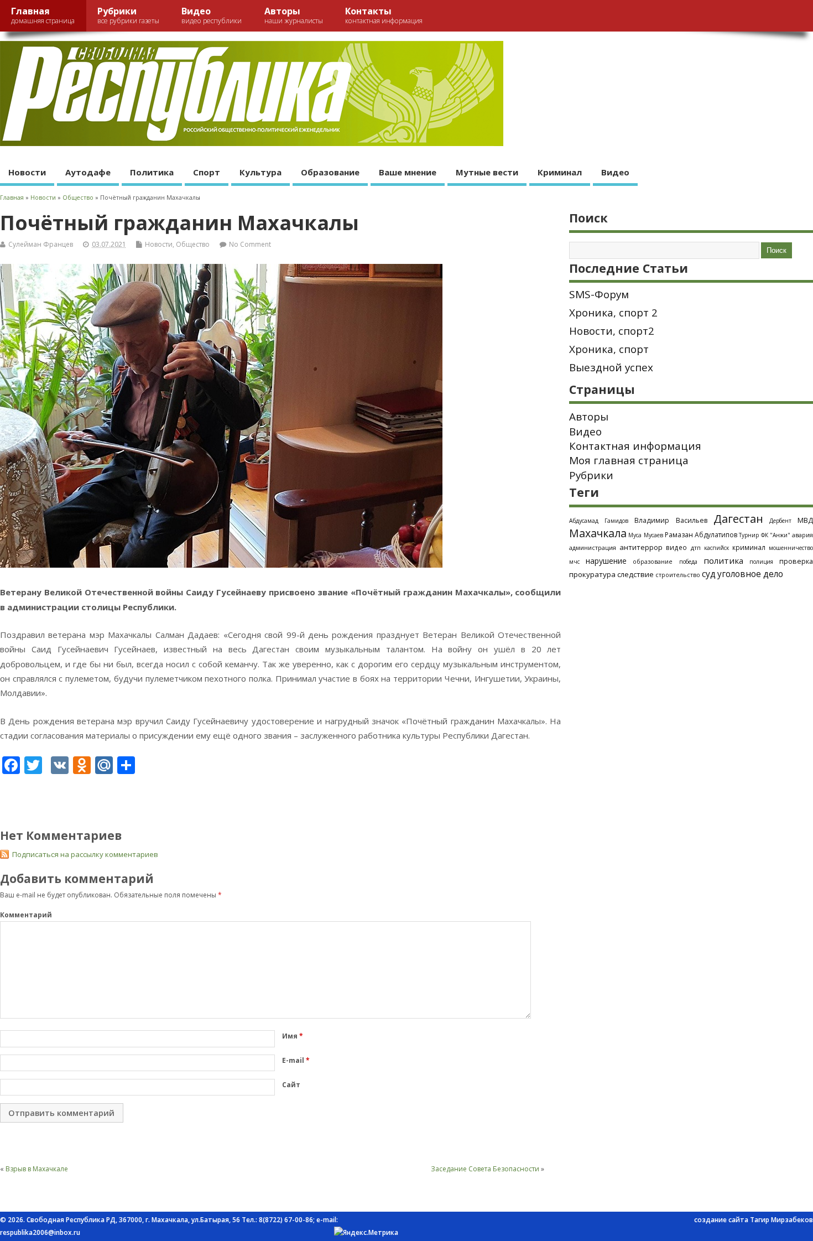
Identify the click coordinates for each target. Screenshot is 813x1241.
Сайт (291, 1084)
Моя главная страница (629, 460)
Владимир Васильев (670, 520)
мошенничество (791, 548)
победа (688, 561)
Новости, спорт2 (611, 331)
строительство (677, 575)
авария (802, 535)
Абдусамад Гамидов (598, 521)
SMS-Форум (599, 294)
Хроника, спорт (609, 349)
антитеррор (641, 547)
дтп (696, 547)
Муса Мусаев (645, 535)
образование (653, 561)
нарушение (606, 560)
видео (676, 547)
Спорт (206, 172)
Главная (43, 15)
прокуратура (592, 574)
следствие (635, 574)
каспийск (716, 548)
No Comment (250, 244)
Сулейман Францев (40, 244)
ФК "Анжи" (775, 535)
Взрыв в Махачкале (37, 1169)
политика (723, 560)
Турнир (749, 535)
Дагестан (738, 518)
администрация (592, 547)
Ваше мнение (407, 172)
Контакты (384, 15)
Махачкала (598, 533)
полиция (761, 561)
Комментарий (26, 915)
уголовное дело (750, 574)
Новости (27, 172)
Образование (330, 172)
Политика (152, 172)
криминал (748, 547)
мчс (574, 561)
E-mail (296, 1060)
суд (709, 574)
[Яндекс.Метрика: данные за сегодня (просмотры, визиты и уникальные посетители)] (366, 1233)
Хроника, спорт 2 (613, 312)
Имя (292, 1036)
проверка (796, 561)
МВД (805, 520)
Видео (211, 15)
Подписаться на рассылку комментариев (85, 854)
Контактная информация (635, 446)
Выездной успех (611, 367)
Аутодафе (88, 172)
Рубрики (128, 15)
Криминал (560, 172)
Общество (193, 244)
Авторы (293, 15)
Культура (260, 172)
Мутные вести (487, 172)
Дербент (780, 521)
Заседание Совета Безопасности (485, 1169)
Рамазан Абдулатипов (701, 534)
